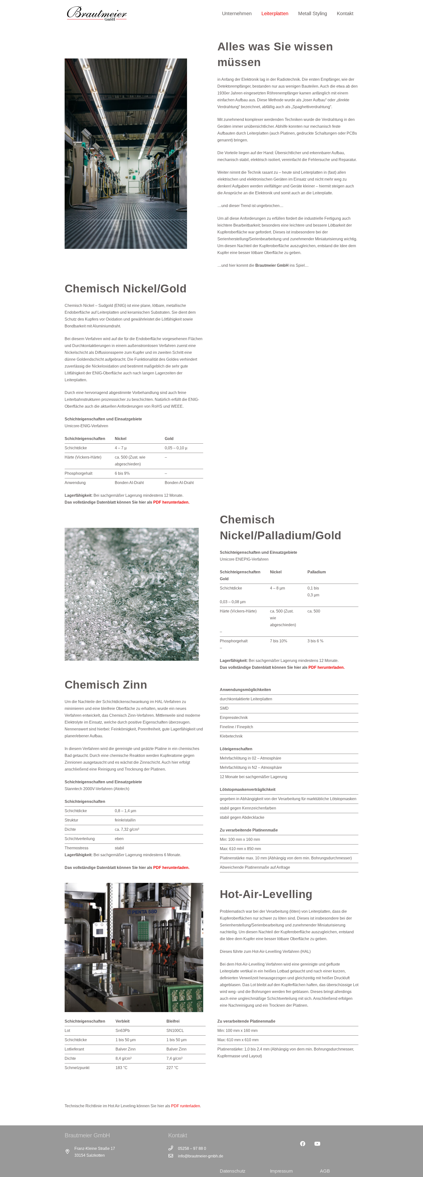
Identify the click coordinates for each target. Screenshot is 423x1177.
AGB (325, 1171)
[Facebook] (303, 1144)
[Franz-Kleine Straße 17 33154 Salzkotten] (69, 1152)
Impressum (281, 1171)
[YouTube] (317, 1144)
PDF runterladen (185, 1106)
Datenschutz (233, 1171)
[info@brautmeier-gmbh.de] (173, 1156)
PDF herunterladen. (171, 502)
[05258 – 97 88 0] (173, 1148)
